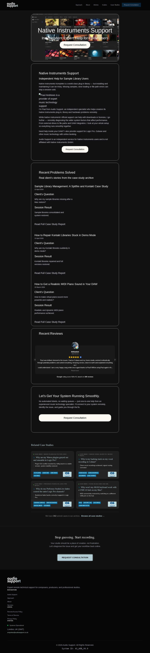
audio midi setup (84, 505)
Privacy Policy (12, 619)
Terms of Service (13, 615)
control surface (39, 502)
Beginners (82, 475)
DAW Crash (54, 472)
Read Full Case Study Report (49, 224)
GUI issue (37, 475)
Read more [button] (75, 370)
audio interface (93, 472)
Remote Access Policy (14, 612)
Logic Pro (90, 131)
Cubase (99, 131)
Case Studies (91, 475)
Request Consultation (75, 44)
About (9, 601)
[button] (115, 359)
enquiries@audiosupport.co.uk (17, 632)
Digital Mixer (38, 505)
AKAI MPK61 (96, 502)
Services (10, 605)
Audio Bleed (83, 472)
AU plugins (37, 472)
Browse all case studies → (93, 516)
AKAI (80, 502)
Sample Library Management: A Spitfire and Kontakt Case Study (71, 186)
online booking (69, 134)
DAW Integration (52, 502)
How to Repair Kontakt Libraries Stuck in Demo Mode (65, 235)
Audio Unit (46, 472)
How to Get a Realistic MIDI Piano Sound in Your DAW (65, 284)
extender (47, 505)
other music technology (49, 134)
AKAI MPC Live (88, 502)
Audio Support (12, 594)
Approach (10, 598)
